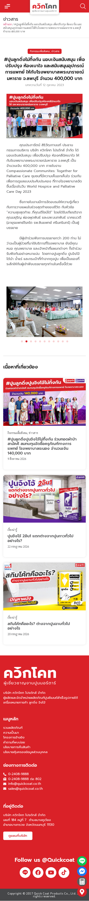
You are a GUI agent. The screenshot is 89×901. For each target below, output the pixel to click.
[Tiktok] (64, 872)
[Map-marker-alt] (82, 892)
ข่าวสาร (55, 51)
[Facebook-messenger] (82, 871)
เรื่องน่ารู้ (12, 529)
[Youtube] (51, 872)
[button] (7, 6)
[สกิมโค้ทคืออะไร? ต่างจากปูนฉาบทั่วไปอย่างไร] (44, 586)
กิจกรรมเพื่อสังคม (40, 51)
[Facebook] (38, 872)
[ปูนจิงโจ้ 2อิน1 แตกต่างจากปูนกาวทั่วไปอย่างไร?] (44, 499)
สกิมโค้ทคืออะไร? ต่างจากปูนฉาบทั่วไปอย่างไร (39, 626)
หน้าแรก (7, 24)
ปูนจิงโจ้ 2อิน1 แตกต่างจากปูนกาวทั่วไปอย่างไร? (40, 538)
